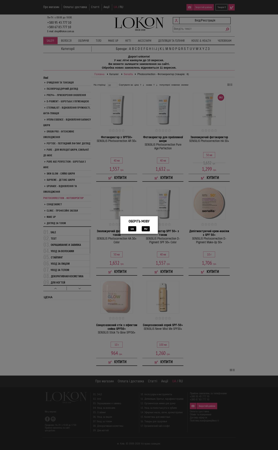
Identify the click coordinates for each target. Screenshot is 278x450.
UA (132, 228)
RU (145, 228)
